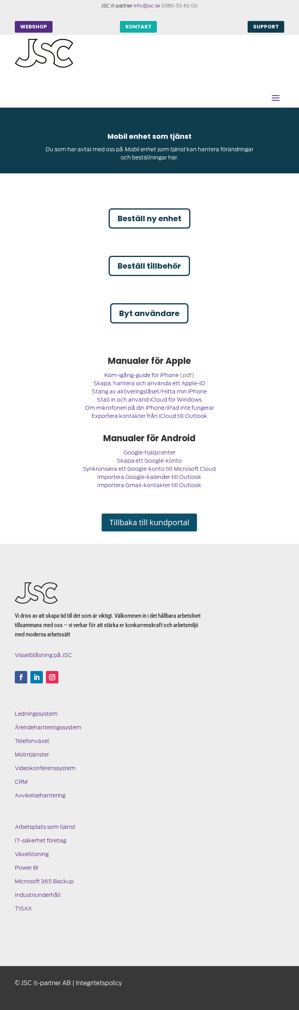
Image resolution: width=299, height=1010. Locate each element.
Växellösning (32, 854)
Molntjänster (32, 754)
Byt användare (149, 313)
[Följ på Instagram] (52, 677)
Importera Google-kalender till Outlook (149, 477)
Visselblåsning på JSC (43, 655)
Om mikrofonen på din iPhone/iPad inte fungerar (149, 408)
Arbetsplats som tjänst (45, 827)
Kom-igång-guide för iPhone (141, 375)
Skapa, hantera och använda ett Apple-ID (149, 383)
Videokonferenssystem (45, 768)
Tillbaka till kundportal (149, 522)
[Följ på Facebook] (21, 677)
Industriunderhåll (38, 895)
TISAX (23, 908)
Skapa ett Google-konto (149, 461)
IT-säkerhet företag (40, 840)
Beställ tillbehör (149, 265)
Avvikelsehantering (40, 795)
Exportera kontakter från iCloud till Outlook (149, 416)
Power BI (27, 868)
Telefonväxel (32, 741)
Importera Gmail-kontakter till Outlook (149, 485)
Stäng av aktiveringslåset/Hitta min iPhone (149, 391)
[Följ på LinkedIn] (36, 677)
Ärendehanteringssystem (48, 727)
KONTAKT (138, 26)
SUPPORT (266, 26)
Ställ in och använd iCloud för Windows (149, 400)
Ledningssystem (36, 714)
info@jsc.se (147, 6)
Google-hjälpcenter (149, 452)
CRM (21, 782)
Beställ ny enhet (149, 218)
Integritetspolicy (99, 983)
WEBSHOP (33, 26)
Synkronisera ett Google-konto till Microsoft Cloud (149, 469)
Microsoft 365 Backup (44, 881)
